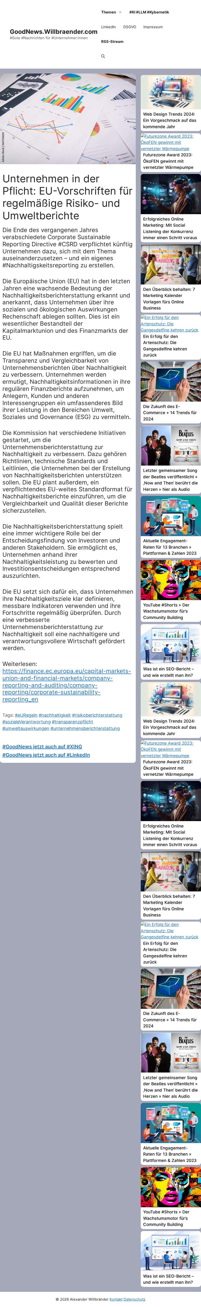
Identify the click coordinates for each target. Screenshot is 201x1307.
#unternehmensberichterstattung (85, 728)
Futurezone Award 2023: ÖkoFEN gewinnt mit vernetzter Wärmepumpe (168, 161)
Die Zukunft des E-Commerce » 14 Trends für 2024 (170, 412)
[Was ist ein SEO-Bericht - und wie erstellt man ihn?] (171, 662)
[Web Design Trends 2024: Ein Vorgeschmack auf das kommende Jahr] (171, 107)
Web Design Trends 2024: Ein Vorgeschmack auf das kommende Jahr (169, 120)
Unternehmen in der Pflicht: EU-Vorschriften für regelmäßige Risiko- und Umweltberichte (67, 197)
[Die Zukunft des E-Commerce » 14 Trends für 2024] (171, 400)
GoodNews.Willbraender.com (54, 31)
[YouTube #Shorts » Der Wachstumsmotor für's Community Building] (171, 598)
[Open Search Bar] (103, 56)
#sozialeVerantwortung (26, 721)
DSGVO (129, 27)
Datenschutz (134, 1299)
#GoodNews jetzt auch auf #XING (42, 747)
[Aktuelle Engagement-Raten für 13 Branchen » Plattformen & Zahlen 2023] (171, 534)
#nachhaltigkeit (55, 715)
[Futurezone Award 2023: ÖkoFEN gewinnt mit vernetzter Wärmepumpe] (171, 148)
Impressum (153, 27)
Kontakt (116, 1299)
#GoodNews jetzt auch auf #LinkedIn (46, 755)
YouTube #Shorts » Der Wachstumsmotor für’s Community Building (166, 611)
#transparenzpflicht (72, 721)
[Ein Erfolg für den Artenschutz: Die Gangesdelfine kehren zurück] (171, 330)
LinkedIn (108, 27)
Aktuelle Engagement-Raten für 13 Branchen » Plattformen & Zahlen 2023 (170, 547)
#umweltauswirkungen (25, 728)
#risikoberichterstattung (97, 715)
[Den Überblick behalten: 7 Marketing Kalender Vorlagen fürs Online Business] (171, 283)
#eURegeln (26, 715)
